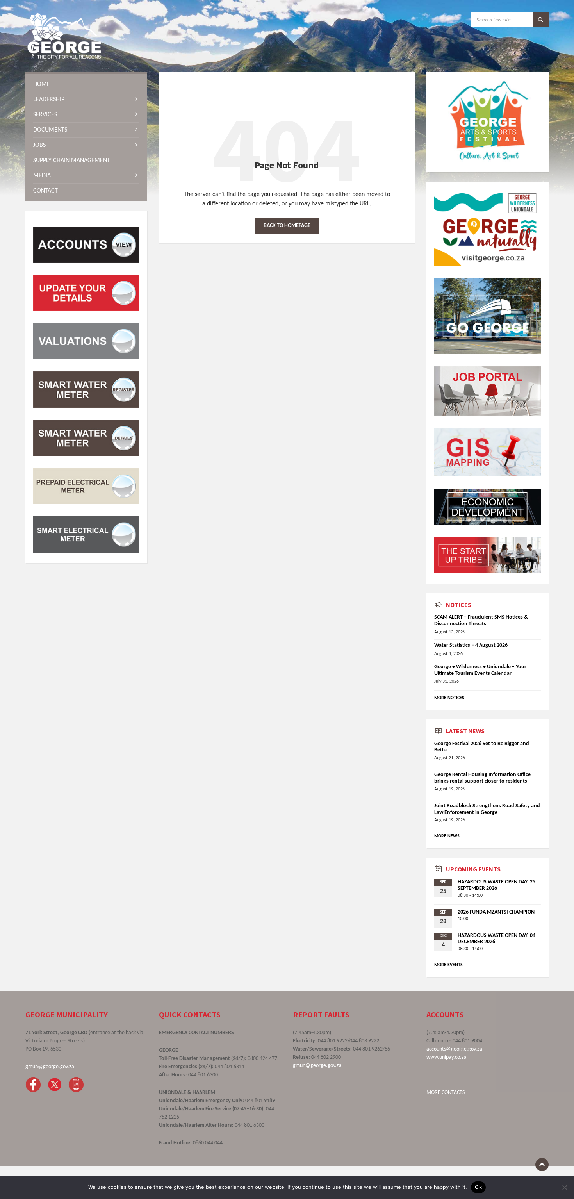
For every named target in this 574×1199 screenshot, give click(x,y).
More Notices (449, 698)
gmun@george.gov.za (49, 1067)
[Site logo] (64, 57)
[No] (564, 1187)
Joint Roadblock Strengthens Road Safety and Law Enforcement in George (487, 809)
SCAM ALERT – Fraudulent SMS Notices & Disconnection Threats (481, 620)
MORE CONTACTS (445, 1093)
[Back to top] (542, 1164)
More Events (448, 965)
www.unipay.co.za (446, 1057)
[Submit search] (541, 19)
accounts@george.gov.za (454, 1049)
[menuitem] (86, 84)
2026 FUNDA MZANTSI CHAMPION (496, 912)
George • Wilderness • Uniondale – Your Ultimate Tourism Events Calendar (480, 670)
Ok (478, 1187)
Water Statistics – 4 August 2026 (471, 645)
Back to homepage (287, 225)
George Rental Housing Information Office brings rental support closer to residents (482, 778)
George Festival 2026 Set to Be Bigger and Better (481, 747)
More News (447, 836)
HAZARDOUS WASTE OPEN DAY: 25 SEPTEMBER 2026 (496, 885)
